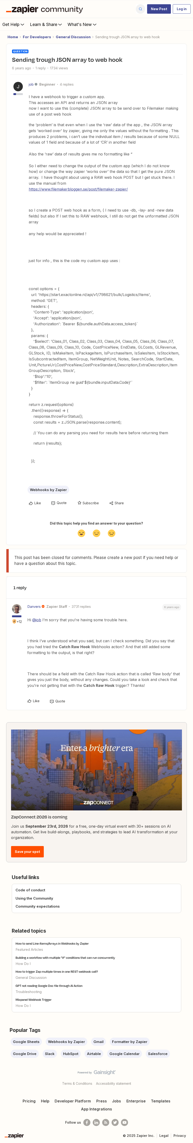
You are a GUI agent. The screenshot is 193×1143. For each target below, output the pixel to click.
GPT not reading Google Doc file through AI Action (49, 986)
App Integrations (96, 1109)
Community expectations (38, 906)
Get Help (11, 24)
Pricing (29, 1101)
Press (101, 1101)
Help (45, 1101)
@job (36, 619)
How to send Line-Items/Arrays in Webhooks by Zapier (52, 943)
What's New (80, 24)
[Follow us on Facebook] (86, 1122)
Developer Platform (73, 1101)
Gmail (98, 1041)
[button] (159, 9)
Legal (164, 1136)
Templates (160, 1101)
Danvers (34, 606)
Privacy (179, 1136)
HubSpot (70, 1053)
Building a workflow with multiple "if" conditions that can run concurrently (65, 957)
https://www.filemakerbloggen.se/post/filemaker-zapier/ (78, 189)
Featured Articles (29, 949)
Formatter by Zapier (129, 1041)
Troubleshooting (29, 991)
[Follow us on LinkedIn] (96, 1122)
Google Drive (24, 1053)
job (31, 84)
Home (13, 37)
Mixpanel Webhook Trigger (34, 999)
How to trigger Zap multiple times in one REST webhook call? (57, 971)
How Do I (23, 963)
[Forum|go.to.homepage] (45, 9)
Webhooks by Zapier (48, 490)
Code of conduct (30, 890)
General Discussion (73, 37)
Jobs (116, 1101)
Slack (50, 1053)
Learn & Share (43, 24)
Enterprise (136, 1101)
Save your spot (27, 852)
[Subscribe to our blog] (105, 1122)
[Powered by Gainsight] (97, 1073)
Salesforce (158, 1053)
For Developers (37, 37)
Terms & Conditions (77, 1083)
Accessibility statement (113, 1083)
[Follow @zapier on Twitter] (115, 1122)
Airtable (94, 1053)
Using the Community (34, 898)
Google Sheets (26, 1041)
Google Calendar (124, 1053)
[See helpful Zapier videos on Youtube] (124, 1122)
